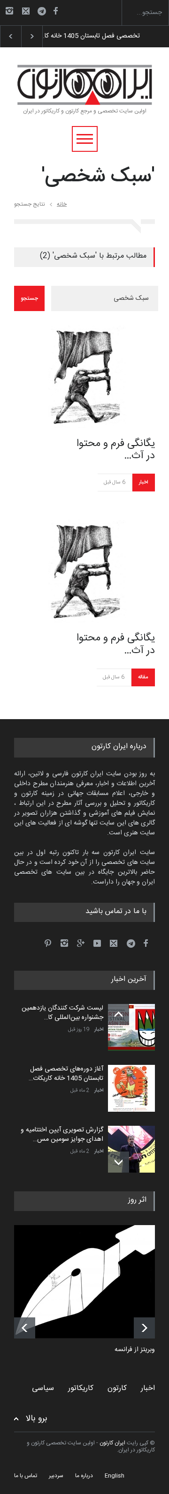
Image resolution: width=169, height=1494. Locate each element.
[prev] (118, 1014)
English (114, 1475)
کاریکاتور (80, 1388)
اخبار (143, 482)
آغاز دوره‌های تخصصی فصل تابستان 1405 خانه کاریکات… (66, 1073)
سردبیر (56, 1475)
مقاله (143, 677)
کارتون (117, 1388)
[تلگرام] (45, 12)
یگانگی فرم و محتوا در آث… (116, 450)
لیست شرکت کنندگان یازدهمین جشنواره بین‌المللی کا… (62, 1013)
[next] (118, 1162)
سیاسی (43, 1388)
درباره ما (84, 1475)
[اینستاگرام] (9, 11)
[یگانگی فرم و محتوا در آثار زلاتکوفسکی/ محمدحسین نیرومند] (84, 376)
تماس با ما (25, 1475)
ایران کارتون (112, 1443)
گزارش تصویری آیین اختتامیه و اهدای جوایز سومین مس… (62, 1134)
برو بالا (36, 1419)
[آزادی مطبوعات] (91, 1281)
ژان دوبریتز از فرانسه (142, 1350)
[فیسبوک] (55, 11)
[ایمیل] (26, 11)
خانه (62, 204)
